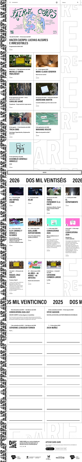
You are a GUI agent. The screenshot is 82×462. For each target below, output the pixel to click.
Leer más (10, 49)
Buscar (77, 2)
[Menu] (10, 2)
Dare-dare (3, 231)
